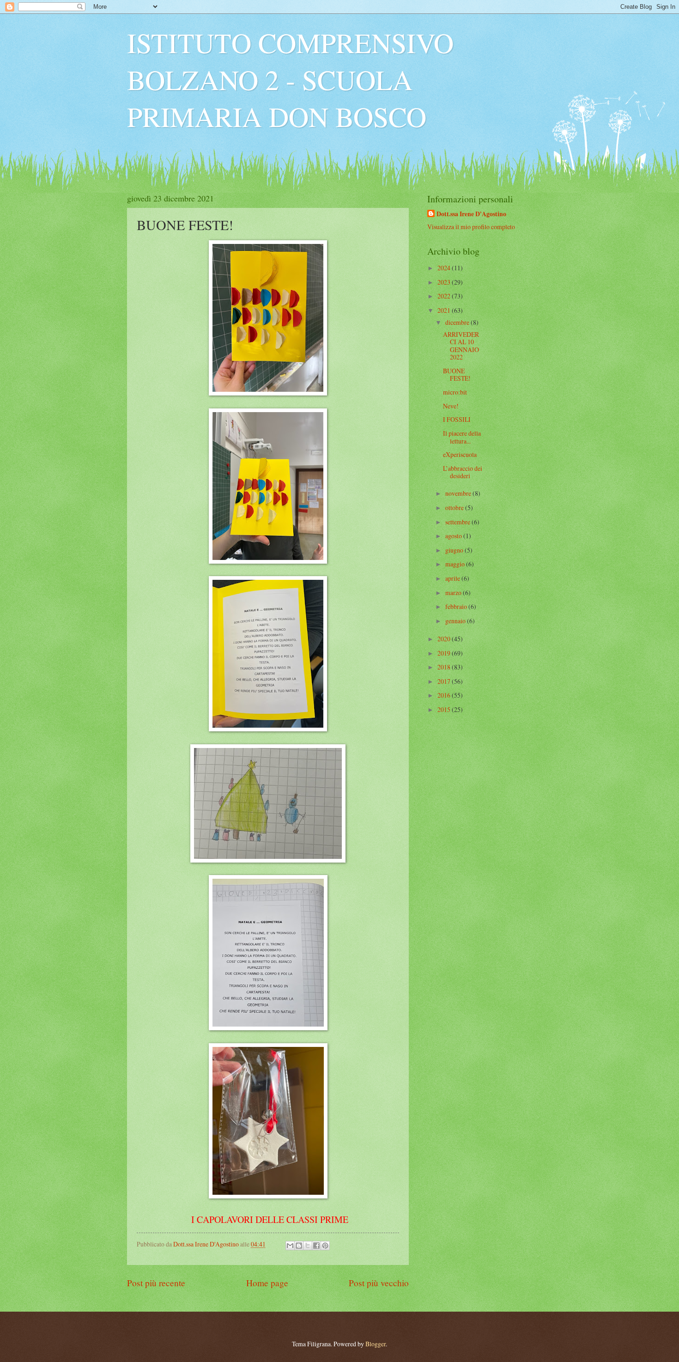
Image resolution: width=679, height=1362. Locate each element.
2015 (444, 709)
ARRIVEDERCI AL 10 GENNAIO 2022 (461, 346)
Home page (267, 1283)
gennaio (456, 620)
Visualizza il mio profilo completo (471, 226)
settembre (458, 521)
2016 (444, 695)
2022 (444, 296)
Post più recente (156, 1283)
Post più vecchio (379, 1283)
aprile (453, 578)
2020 (444, 638)
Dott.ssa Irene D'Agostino (471, 214)
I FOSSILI (457, 419)
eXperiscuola (460, 454)
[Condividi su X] (307, 1245)
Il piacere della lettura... (462, 437)
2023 (444, 282)
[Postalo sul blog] (298, 1245)
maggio (455, 563)
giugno (455, 550)
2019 (444, 653)
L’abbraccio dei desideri (462, 472)
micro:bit (455, 392)
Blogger (375, 1343)
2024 (444, 267)
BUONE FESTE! (457, 374)
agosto (454, 535)
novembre (459, 493)
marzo (454, 592)
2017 (444, 681)
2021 (444, 310)
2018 (444, 667)
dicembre (458, 322)
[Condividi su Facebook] (316, 1245)
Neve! (451, 405)
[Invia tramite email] (290, 1245)
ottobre (455, 507)
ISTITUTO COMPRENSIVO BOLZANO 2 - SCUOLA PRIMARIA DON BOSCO (290, 79)
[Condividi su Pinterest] (325, 1245)
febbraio (456, 606)
